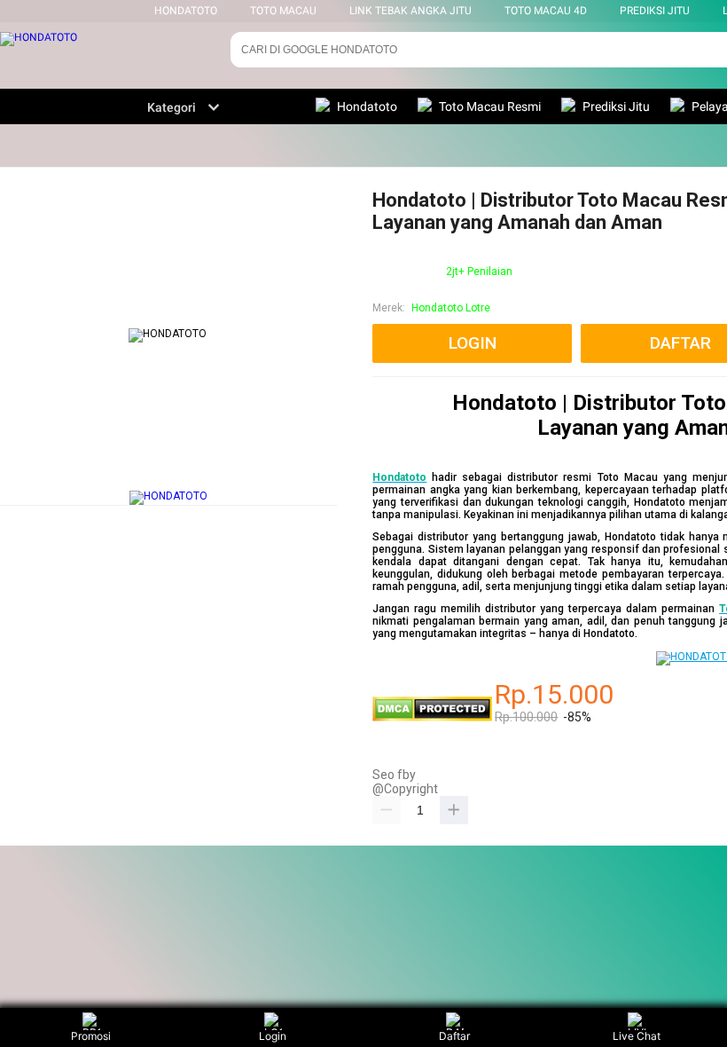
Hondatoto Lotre (450, 308)
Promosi (91, 1036)
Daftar (454, 1036)
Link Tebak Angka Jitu (410, 10)
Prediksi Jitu (655, 10)
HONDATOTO (185, 10)
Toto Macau (283, 10)
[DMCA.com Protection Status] (432, 718)
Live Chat (637, 1036)
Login (272, 1036)
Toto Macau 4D (545, 10)
